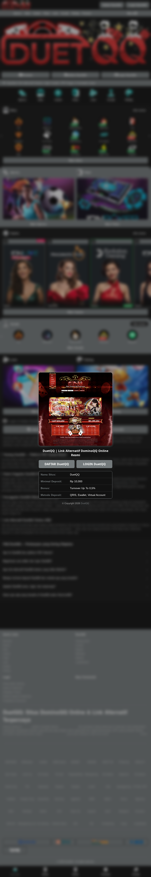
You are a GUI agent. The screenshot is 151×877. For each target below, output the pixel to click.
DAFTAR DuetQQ (57, 464)
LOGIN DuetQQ (94, 464)
